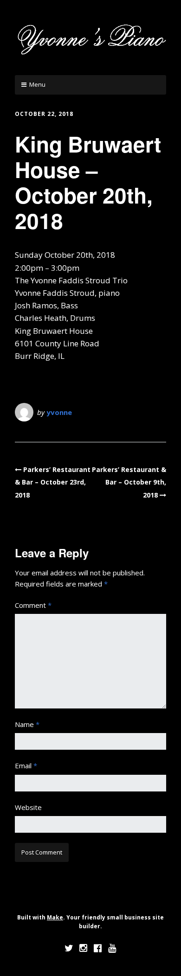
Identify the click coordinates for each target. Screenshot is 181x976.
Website (28, 807)
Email (26, 765)
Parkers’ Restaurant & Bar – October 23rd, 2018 (52, 482)
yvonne (59, 412)
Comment (33, 605)
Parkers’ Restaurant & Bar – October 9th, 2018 (129, 482)
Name (27, 724)
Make (55, 917)
